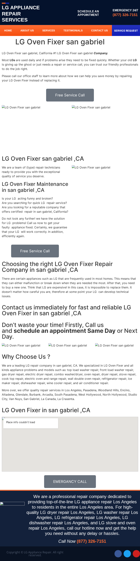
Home (8, 30)
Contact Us (99, 30)
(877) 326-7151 (125, 15)
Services (48, 30)
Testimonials (73, 30)
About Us (27, 30)
